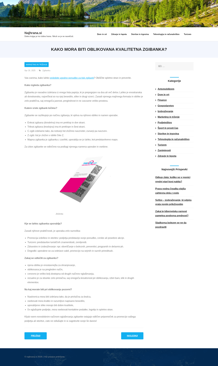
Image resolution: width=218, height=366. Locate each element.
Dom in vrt (163, 94)
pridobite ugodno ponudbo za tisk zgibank (72, 78)
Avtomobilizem (166, 89)
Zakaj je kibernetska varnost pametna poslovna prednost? (171, 213)
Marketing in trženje (36, 65)
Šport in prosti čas (168, 128)
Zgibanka (46, 70)
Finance (162, 100)
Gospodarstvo (166, 105)
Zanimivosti (164, 150)
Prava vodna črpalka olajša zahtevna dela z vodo (170, 190)
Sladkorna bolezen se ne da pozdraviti (170, 224)
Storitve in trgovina (168, 133)
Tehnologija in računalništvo (174, 139)
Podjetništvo (165, 122)
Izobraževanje (165, 111)
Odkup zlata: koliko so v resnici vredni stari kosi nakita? (172, 179)
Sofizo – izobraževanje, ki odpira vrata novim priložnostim (173, 202)
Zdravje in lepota (167, 156)
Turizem (162, 145)
